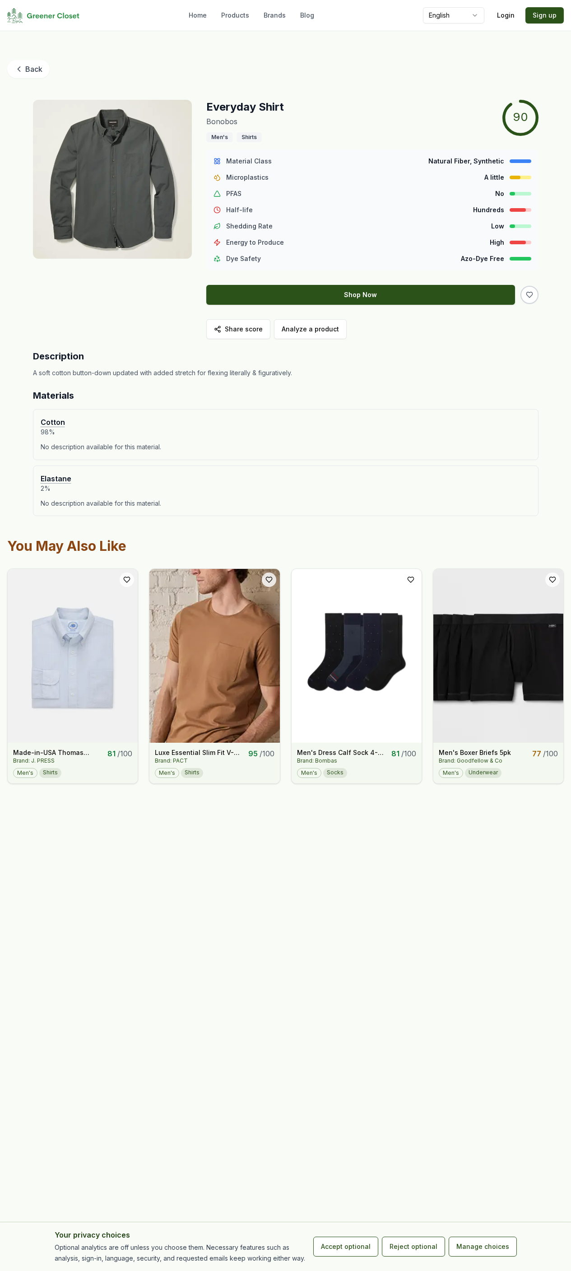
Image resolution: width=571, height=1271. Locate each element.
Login (506, 15)
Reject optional (413, 1246)
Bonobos (221, 121)
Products (235, 15)
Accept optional (346, 1246)
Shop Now (360, 294)
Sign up (545, 15)
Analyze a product (310, 329)
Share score (244, 329)
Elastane (56, 478)
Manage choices (482, 1246)
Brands (275, 15)
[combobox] (453, 15)
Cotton (53, 422)
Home (198, 15)
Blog (307, 15)
